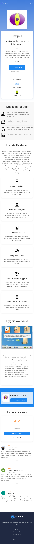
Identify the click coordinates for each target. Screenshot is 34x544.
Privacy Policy (17, 534)
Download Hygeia (19, 400)
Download (17, 67)
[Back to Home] (4, 3)
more (17, 61)
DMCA (17, 529)
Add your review (17, 433)
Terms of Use (17, 532)
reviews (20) (17, 437)
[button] (30, 3)
